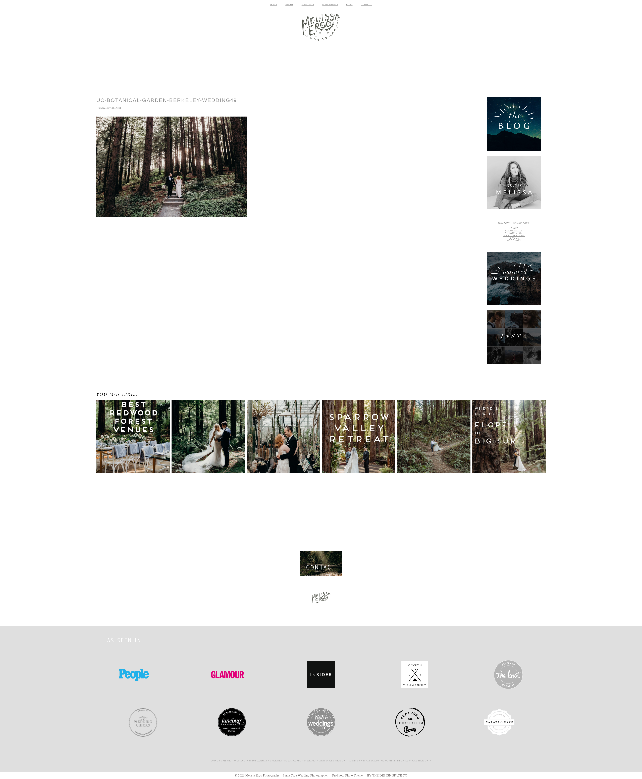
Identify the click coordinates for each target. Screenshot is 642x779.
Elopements (330, 4)
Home (273, 4)
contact (366, 4)
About (289, 4)
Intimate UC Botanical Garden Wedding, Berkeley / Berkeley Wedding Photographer (108, 232)
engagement (514, 233)
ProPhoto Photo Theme (347, 775)
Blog (349, 4)
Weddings (308, 4)
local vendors (514, 235)
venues (514, 238)
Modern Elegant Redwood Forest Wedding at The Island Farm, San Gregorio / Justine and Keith (208, 414)
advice (514, 228)
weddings (514, 240)
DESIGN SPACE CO (393, 775)
